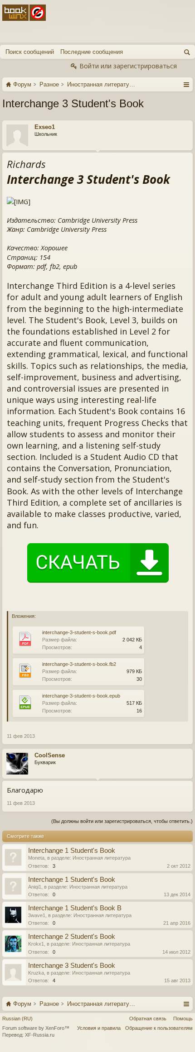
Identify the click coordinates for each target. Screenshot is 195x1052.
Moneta (36, 858)
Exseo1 (44, 127)
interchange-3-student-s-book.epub (81, 695)
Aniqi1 (34, 886)
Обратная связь (147, 1018)
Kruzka (36, 972)
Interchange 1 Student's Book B (75, 908)
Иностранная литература (102, 858)
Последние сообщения (91, 51)
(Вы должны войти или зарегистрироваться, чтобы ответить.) (122, 821)
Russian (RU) (17, 1018)
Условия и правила (99, 1028)
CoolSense (49, 755)
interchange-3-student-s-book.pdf (79, 632)
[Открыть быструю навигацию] (186, 84)
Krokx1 (36, 944)
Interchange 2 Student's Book (71, 936)
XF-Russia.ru (39, 1035)
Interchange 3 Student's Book (71, 965)
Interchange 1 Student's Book (71, 850)
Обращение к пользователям (159, 1028)
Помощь (183, 1018)
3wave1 (36, 915)
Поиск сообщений (29, 51)
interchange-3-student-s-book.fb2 (79, 664)
